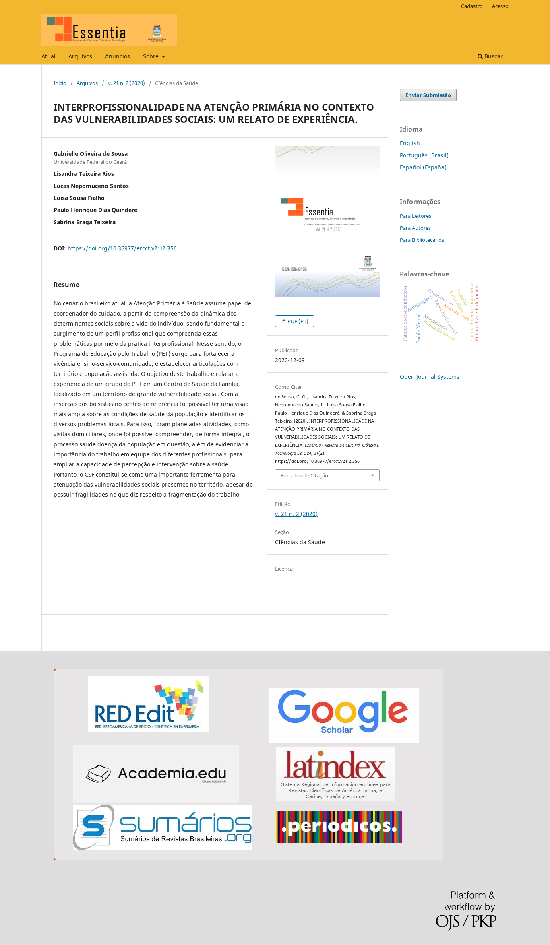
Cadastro (472, 6)
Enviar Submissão (428, 95)
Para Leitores (415, 215)
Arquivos (80, 56)
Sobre (151, 56)
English (410, 143)
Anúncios (117, 56)
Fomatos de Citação (304, 475)
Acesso (500, 6)
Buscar (493, 56)
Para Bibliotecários (422, 239)
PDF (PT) (297, 321)
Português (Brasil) (424, 155)
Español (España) (423, 167)
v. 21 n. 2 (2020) (126, 83)
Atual (48, 56)
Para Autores (415, 227)
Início (60, 83)
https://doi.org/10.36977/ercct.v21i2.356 (122, 248)
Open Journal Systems (429, 376)
